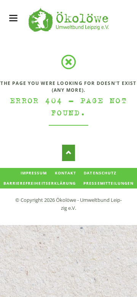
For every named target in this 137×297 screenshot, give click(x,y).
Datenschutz (100, 173)
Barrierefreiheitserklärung (39, 183)
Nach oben (68, 153)
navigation (13, 18)
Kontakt (65, 173)
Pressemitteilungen (108, 183)
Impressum (34, 173)
